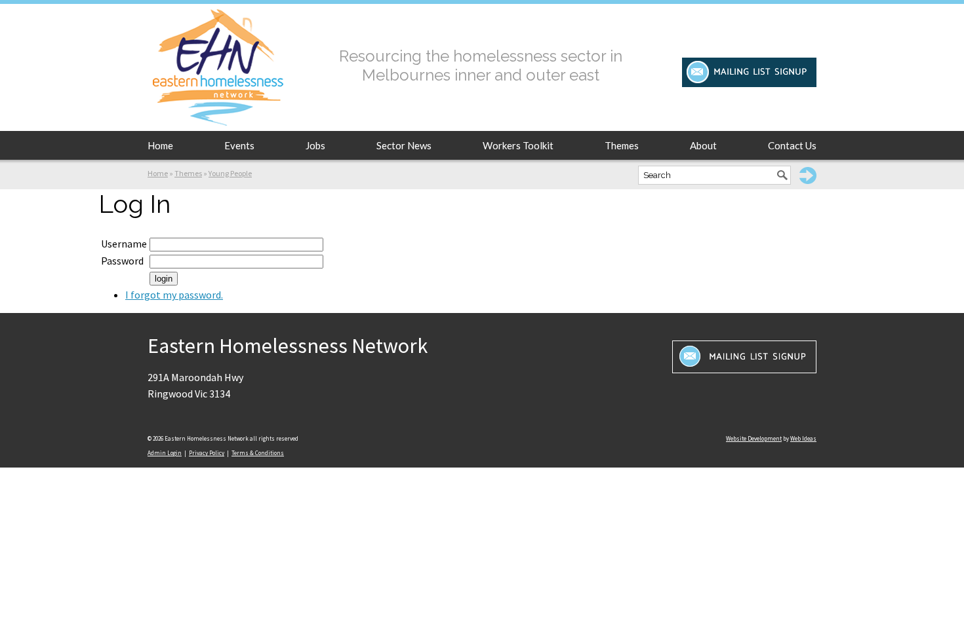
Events (239, 145)
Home (160, 145)
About (703, 145)
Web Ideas (803, 438)
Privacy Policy (206, 452)
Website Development (754, 438)
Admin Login (165, 452)
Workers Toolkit (518, 145)
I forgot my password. (174, 294)
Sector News (404, 145)
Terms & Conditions (257, 452)
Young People (230, 173)
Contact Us (792, 145)
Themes (622, 145)
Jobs (315, 145)
